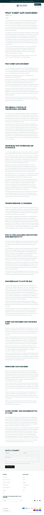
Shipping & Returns (7, 479)
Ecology (4, 490)
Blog (24, 490)
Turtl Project (33, 512)
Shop (24, 477)
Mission (24, 479)
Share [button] (7, 18)
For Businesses (26, 484)
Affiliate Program (6, 487)
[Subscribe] (20, 500)
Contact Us (5, 477)
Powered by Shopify (38, 512)
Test (3, 492)
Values (24, 487)
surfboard (21, 71)
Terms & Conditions (7, 482)
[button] (3, 5)
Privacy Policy (5, 484)
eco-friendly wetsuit (33, 69)
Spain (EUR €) (6, 510)
